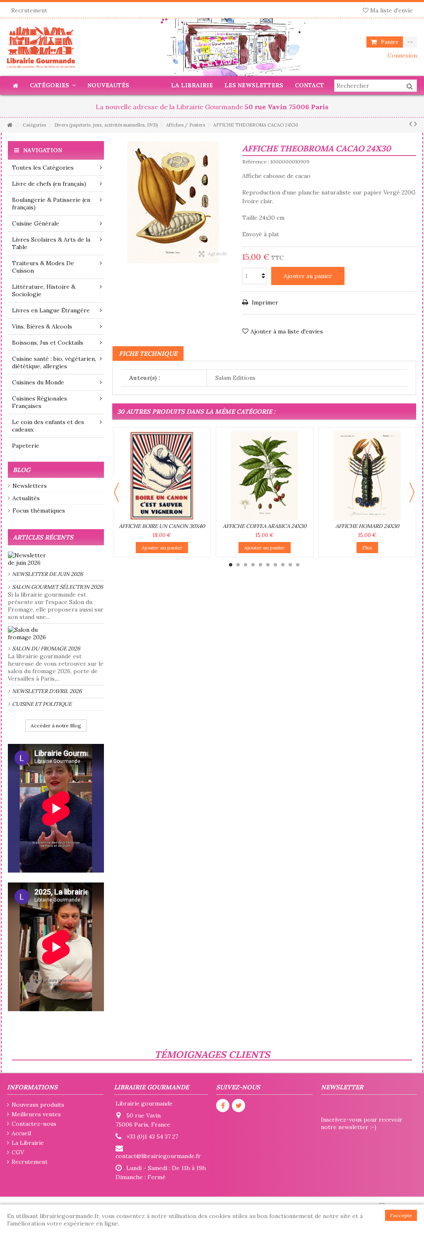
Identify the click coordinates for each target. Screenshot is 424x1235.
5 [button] (260, 564)
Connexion (401, 55)
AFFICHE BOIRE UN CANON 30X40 (162, 526)
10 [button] (297, 564)
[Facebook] (222, 1105)
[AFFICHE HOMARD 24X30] (367, 475)
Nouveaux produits (38, 1104)
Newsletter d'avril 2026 (47, 691)
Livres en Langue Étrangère (51, 310)
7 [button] (275, 564)
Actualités (26, 498)
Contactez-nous (34, 1123)
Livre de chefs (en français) (49, 183)
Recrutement (29, 10)
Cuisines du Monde (38, 382)
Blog (21, 470)
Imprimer (264, 302)
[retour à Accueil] (9, 125)
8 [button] (282, 564)
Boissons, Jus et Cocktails (47, 342)
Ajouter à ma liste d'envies (287, 331)
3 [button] (245, 564)
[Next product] (415, 124)
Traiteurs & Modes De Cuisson (43, 266)
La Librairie (28, 1142)
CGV (18, 1152)
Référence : (255, 161)
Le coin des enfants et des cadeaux (48, 425)
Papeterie (25, 445)
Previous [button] (116, 492)
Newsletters (29, 485)
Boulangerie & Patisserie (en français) (51, 203)
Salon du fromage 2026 (46, 648)
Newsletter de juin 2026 (47, 574)
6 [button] (268, 564)
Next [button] (412, 492)
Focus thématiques (38, 510)
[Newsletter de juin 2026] (56, 559)
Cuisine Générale (35, 223)
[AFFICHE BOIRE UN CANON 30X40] (162, 475)
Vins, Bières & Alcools (42, 326)
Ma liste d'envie (391, 10)
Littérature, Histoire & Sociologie (43, 290)
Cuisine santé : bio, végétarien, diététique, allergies (54, 362)
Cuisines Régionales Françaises (39, 402)
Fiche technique (148, 353)
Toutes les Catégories (43, 167)
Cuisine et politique (42, 703)
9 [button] (290, 564)
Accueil (21, 1133)
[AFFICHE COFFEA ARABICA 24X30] (264, 475)
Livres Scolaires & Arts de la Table (51, 243)
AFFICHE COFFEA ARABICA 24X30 (264, 526)
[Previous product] (410, 124)
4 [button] (253, 564)
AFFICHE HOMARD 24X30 (367, 526)
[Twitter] (238, 1105)
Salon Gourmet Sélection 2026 (57, 586)
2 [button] (238, 564)
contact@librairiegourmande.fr (158, 1156)
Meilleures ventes (36, 1114)
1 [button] (230, 564)
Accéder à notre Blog (56, 725)
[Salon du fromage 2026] (56, 633)
